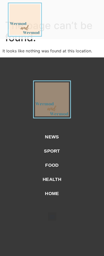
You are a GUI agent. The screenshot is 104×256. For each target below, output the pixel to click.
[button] (93, 20)
